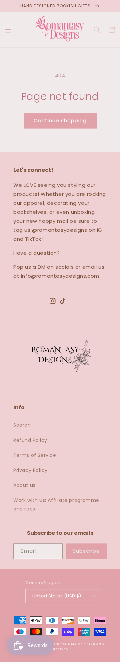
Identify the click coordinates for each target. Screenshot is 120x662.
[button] (8, 29)
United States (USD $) (56, 596)
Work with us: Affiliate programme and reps (56, 504)
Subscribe (86, 550)
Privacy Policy (30, 470)
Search (22, 425)
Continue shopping (60, 120)
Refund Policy (30, 440)
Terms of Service (34, 455)
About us (24, 485)
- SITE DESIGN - (74, 644)
